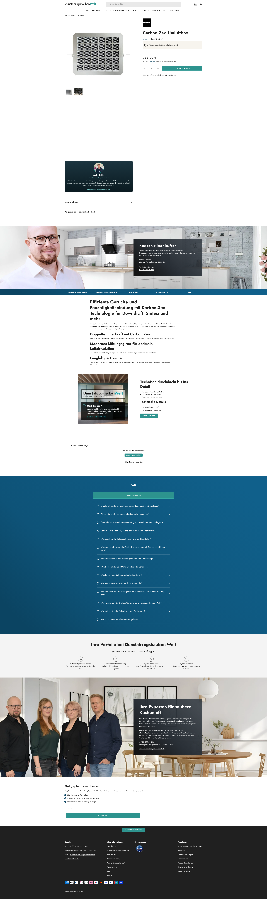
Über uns (174, 10)
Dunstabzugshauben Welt (76, 891)
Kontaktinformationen (185, 863)
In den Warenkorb (182, 68)
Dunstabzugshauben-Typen (122, 10)
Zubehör (143, 10)
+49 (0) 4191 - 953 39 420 (78, 846)
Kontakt (109, 875)
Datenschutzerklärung (185, 867)
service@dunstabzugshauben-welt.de (151, 749)
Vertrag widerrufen (184, 871)
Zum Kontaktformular (72, 859)
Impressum (181, 850)
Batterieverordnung (113, 859)
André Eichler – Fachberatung (118, 850)
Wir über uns (111, 846)
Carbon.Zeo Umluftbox (77, 15)
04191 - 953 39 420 (146, 269)
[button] (201, 4)
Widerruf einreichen (133, 830)
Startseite (67, 15)
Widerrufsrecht (183, 859)
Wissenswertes (158, 10)
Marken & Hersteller (95, 10)
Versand (152, 62)
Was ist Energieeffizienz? (116, 863)
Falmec (145, 39)
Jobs (108, 871)
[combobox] (143, 4)
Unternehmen (111, 854)
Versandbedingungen (185, 854)
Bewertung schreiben (133, 455)
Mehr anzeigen (149, 416)
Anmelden (102, 815)
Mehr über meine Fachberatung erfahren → (98, 189)
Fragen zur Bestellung (134, 495)
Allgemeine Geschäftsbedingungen (190, 846)
